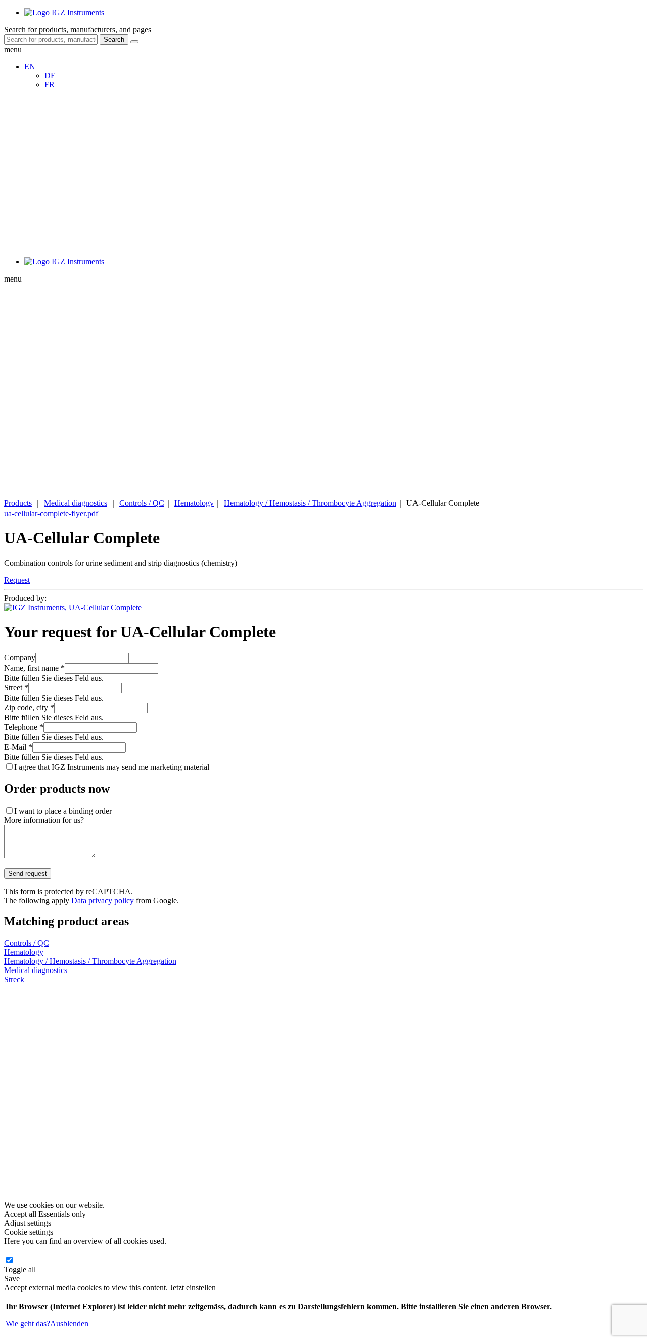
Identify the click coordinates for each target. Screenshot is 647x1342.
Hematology (194, 503)
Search (114, 39)
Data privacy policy (103, 900)
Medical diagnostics (75, 503)
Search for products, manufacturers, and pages (77, 29)
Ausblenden (69, 1323)
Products (18, 503)
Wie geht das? (28, 1323)
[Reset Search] (134, 41)
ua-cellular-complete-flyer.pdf (51, 513)
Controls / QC (141, 503)
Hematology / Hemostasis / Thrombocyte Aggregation (310, 503)
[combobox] (51, 39)
